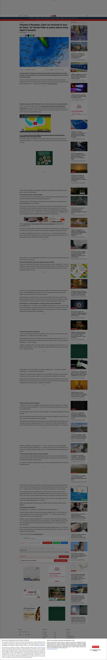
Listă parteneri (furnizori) (52, 649)
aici (10, 653)
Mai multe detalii (41, 645)
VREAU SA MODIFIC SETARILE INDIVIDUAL (95, 650)
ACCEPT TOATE (96, 646)
